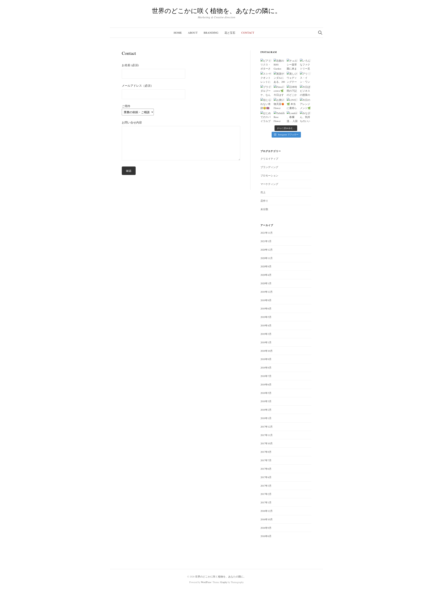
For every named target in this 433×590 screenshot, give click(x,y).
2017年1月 (265, 502)
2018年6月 (265, 384)
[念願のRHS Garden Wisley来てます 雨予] (279, 64)
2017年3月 (265, 485)
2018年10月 (266, 350)
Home (178, 32)
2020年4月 (265, 274)
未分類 (264, 209)
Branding (211, 32)
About (193, 32)
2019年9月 (265, 300)
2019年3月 (265, 334)
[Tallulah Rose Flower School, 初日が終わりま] (279, 117)
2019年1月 (265, 342)
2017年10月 (266, 443)
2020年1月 (265, 283)
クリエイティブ (269, 158)
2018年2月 (265, 409)
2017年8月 (265, 451)
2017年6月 (265, 468)
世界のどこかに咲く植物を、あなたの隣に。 (216, 10)
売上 (263, 192)
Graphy (223, 582)
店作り (264, 200)
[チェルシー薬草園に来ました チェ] (292, 64)
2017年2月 (265, 494)
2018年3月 (265, 401)
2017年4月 (265, 477)
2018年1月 (265, 418)
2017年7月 (265, 460)
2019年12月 (266, 291)
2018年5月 (265, 393)
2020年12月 (266, 249)
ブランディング (269, 167)
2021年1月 (265, 241)
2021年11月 (266, 232)
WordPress (206, 582)
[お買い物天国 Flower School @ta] (279, 103)
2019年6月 (265, 308)
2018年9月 (265, 359)
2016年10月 (266, 519)
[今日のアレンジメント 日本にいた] (305, 103)
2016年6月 (265, 536)
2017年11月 (266, 435)
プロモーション (269, 175)
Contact (247, 32)
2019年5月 (265, 317)
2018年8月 (265, 367)
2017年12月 (266, 426)
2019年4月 (265, 325)
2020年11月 (266, 258)
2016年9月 (265, 527)
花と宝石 (229, 32)
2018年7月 (265, 376)
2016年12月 (266, 511)
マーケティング (269, 184)
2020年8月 (265, 266)
